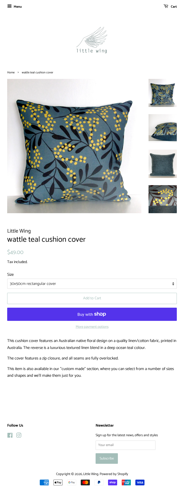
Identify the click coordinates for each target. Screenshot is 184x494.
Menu (17, 7)
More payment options (92, 327)
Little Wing (90, 474)
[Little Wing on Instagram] (18, 436)
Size (10, 274)
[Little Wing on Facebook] (10, 436)
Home (11, 72)
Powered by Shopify (114, 474)
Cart (173, 7)
